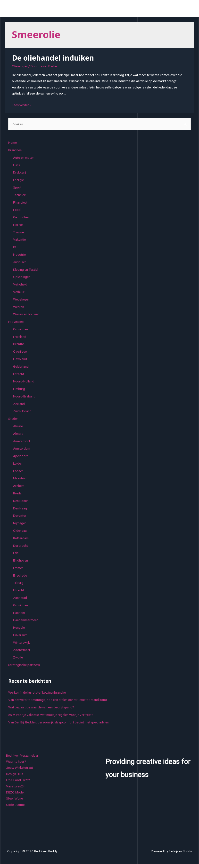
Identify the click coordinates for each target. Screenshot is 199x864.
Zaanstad (20, 598)
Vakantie (19, 239)
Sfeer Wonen (15, 798)
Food (17, 210)
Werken (18, 307)
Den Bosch (20, 501)
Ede (15, 553)
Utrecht (18, 374)
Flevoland (20, 359)
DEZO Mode (15, 792)
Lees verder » (21, 105)
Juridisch (19, 262)
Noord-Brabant (24, 396)
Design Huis (14, 774)
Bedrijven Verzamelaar (22, 755)
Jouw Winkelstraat (19, 767)
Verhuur (19, 292)
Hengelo (19, 627)
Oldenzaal (20, 530)
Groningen (20, 329)
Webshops (21, 299)
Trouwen (19, 232)
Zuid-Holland (22, 411)
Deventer (19, 515)
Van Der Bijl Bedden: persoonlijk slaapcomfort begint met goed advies (58, 722)
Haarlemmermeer (25, 620)
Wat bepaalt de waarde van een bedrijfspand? (41, 707)
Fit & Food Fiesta (18, 780)
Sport (17, 187)
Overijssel (20, 351)
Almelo (18, 426)
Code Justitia (15, 805)
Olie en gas (20, 66)
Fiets (16, 165)
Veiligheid (20, 284)
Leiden (18, 463)
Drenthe (19, 344)
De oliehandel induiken (53, 58)
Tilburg (18, 583)
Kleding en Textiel (25, 269)
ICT (15, 247)
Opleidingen (21, 277)
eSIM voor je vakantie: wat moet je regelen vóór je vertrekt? (50, 715)
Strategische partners (24, 665)
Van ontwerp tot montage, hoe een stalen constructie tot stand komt (57, 700)
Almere (18, 434)
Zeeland (19, 404)
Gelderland (21, 366)
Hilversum (20, 635)
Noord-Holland (23, 381)
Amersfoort (21, 441)
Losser (18, 471)
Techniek (19, 195)
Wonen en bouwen (26, 314)
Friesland (19, 337)
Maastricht (21, 478)
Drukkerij (19, 172)
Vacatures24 (15, 786)
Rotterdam (21, 538)
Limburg (19, 389)
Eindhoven (20, 560)
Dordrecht (20, 545)
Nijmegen (19, 523)
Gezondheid (21, 217)
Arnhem (18, 486)
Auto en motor (23, 157)
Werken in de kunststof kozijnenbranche (37, 692)
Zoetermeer (21, 650)
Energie (18, 180)
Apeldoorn (20, 456)
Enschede (20, 575)
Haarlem (19, 613)
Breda (17, 493)
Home (12, 142)
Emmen (18, 568)
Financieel (20, 202)
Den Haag (20, 508)
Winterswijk (21, 642)
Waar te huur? (16, 761)
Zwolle (18, 657)
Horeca (18, 225)
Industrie (19, 254)
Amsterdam (21, 448)
